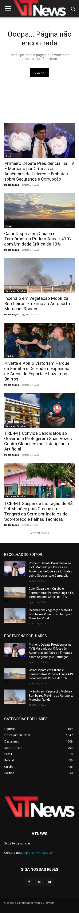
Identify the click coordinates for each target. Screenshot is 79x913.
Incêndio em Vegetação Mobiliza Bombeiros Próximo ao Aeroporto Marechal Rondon (37, 303)
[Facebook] (29, 882)
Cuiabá (9, 356)
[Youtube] (50, 882)
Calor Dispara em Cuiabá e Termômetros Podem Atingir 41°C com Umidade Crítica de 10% (37, 239)
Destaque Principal (15, 291)
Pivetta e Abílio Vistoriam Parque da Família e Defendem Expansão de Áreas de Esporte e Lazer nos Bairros (36, 371)
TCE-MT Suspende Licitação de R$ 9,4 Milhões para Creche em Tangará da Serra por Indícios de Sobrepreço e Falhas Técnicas (38, 511)
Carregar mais (38, 533)
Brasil (8, 156)
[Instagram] (39, 882)
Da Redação (11, 184)
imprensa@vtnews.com (39, 853)
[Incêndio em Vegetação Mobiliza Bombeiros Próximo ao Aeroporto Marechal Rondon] (39, 275)
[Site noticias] (39, 8)
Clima (8, 226)
